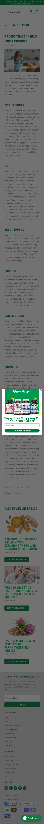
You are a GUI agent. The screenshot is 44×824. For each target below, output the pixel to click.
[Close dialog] (40, 390)
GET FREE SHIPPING (22, 431)
